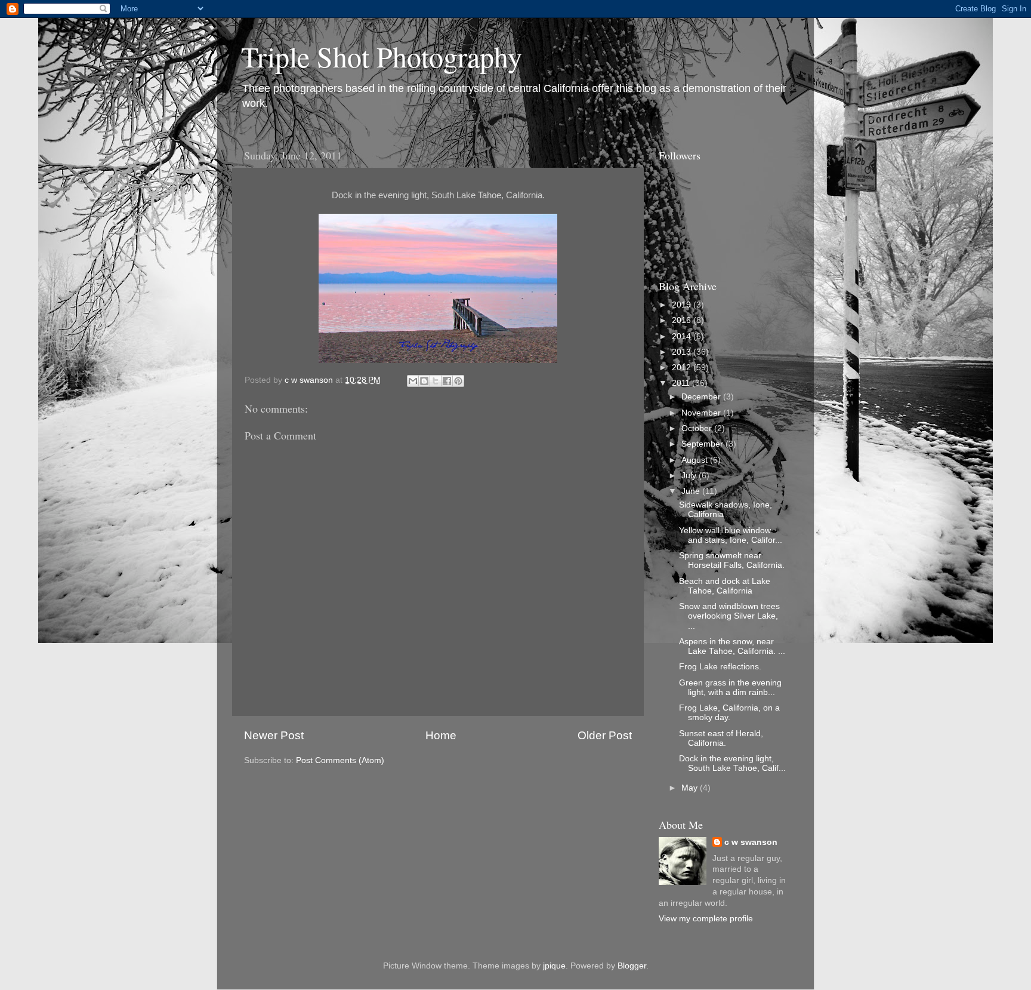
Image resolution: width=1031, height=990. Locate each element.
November (702, 412)
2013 (682, 352)
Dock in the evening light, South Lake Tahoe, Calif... (732, 763)
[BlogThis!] (424, 381)
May (690, 787)
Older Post (605, 735)
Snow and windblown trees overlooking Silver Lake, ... (729, 616)
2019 (682, 304)
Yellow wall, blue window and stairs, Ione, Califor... (730, 535)
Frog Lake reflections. (720, 666)
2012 (682, 367)
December (702, 396)
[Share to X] (436, 381)
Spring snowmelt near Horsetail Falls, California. (732, 560)
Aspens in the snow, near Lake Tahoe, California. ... (732, 646)
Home (440, 735)
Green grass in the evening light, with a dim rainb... (730, 687)
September (703, 443)
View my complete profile (706, 918)
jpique (554, 965)
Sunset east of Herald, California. (721, 738)
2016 (682, 320)
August (695, 460)
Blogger (632, 965)
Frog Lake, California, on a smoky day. (729, 712)
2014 (682, 336)
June (691, 491)
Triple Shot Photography (381, 56)
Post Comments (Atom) (340, 760)
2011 (682, 383)
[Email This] (413, 381)
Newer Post (274, 735)
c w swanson (750, 842)
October (697, 428)
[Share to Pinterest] (458, 381)
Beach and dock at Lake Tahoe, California (724, 586)
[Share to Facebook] (447, 381)
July (690, 475)
